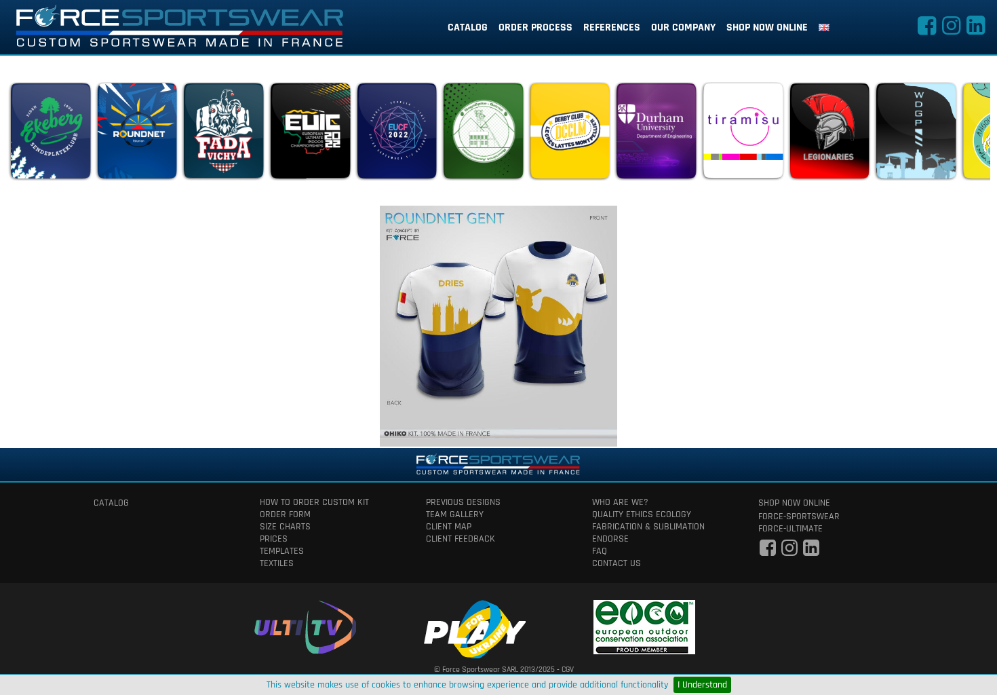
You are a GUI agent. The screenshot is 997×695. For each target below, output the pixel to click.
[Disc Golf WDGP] (915, 134)
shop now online (767, 27)
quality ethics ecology (641, 514)
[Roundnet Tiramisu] (742, 134)
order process (535, 27)
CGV (568, 669)
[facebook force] (926, 30)
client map (448, 527)
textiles (277, 563)
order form (285, 514)
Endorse (610, 539)
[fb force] (767, 552)
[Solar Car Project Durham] (655, 134)
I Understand (702, 685)
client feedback (460, 539)
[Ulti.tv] (305, 625)
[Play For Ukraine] (475, 627)
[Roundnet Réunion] (137, 134)
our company (683, 27)
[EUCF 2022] (396, 134)
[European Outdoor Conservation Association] (644, 625)
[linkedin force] (975, 30)
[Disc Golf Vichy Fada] (223, 134)
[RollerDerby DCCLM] (569, 134)
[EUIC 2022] (310, 134)
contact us (616, 563)
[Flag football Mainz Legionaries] (829, 134)
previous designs (463, 502)
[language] (824, 27)
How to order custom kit (314, 502)
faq (599, 551)
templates (282, 551)
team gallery (455, 514)
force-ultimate (790, 529)
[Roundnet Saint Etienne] (482, 134)
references (611, 27)
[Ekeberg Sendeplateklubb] (50, 134)
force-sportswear (799, 516)
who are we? (620, 502)
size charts (285, 527)
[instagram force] (951, 30)
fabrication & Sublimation (648, 527)
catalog (468, 27)
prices (274, 539)
